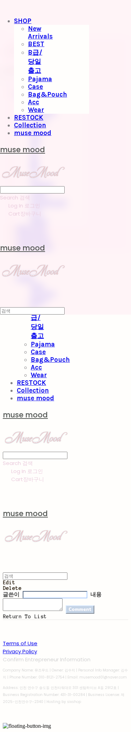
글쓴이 (11, 594)
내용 (96, 594)
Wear (36, 110)
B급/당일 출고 (35, 62)
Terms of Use (20, 643)
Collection (30, 125)
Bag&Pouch (47, 94)
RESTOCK (28, 117)
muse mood (32, 133)
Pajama (40, 79)
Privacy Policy (20, 651)
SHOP (22, 21)
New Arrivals (40, 32)
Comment (80, 609)
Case (35, 87)
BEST (36, 44)
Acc (33, 102)
